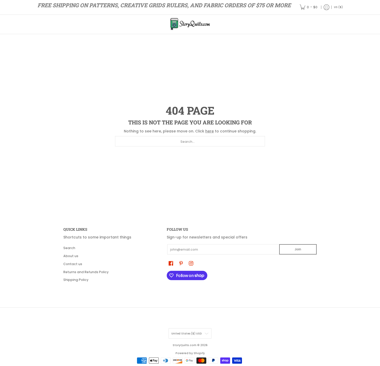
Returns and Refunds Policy (86, 272)
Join (298, 249)
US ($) (338, 7)
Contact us (72, 264)
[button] (170, 263)
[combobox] (190, 141)
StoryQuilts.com (184, 345)
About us (70, 256)
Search (69, 248)
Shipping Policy (75, 280)
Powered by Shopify (190, 353)
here (209, 131)
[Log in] (326, 7)
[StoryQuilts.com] (190, 24)
